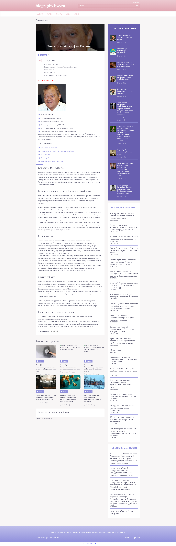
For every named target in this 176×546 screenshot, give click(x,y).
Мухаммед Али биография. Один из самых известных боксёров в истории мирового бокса (124, 189)
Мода (68, 14)
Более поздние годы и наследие (52, 161)
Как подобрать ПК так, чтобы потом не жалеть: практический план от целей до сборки (123, 432)
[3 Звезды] (54, 331)
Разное (76, 14)
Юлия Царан (115, 350)
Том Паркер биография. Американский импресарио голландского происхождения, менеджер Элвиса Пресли (126, 169)
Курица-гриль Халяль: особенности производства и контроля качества (123, 317)
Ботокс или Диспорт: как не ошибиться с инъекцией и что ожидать (123, 396)
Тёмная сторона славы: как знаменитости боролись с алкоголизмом (122, 419)
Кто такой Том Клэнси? (49, 148)
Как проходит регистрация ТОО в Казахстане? (124, 51)
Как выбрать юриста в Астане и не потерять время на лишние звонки (124, 250)
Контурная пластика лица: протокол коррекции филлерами (122, 407)
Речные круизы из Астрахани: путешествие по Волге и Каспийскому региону (123, 262)
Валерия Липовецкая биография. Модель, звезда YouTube (125, 78)
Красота (59, 14)
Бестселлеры (45, 154)
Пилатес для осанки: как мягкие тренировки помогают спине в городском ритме (123, 227)
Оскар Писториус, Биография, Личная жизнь (124, 37)
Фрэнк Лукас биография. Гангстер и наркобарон (125, 91)
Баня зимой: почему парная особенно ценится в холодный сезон (123, 370)
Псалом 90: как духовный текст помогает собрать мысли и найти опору (124, 285)
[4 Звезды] (56, 331)
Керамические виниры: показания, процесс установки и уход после (123, 359)
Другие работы (46, 158)
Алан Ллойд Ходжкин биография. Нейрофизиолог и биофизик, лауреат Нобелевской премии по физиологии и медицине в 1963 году (123, 500)
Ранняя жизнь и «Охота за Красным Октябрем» (58, 151)
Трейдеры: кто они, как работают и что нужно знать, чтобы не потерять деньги (122, 340)
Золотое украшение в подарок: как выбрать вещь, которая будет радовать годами (124, 306)
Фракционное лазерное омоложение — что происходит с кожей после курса (122, 383)
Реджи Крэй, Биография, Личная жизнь (124, 152)
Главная (136, 2)
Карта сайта (136, 538)
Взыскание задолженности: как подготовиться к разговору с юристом (124, 238)
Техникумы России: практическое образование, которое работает (122, 329)
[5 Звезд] (57, 331)
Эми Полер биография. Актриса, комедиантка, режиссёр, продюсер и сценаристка (121, 471)
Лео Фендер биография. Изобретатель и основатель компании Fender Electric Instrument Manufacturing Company (123, 484)
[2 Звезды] (53, 331)
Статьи (49, 14)
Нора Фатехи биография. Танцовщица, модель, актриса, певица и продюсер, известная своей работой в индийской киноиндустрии (125, 110)
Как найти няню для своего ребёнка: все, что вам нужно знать (126, 64)
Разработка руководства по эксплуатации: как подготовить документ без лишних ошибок (124, 273)
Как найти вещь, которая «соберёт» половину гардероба (124, 295)
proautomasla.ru (90, 543)
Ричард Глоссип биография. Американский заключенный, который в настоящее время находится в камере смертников (123, 458)
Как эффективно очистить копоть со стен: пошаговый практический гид (122, 215)
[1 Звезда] (51, 331)
